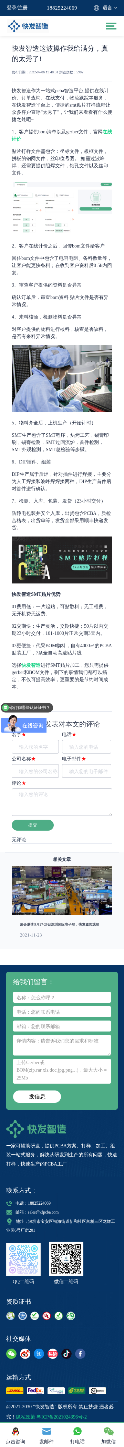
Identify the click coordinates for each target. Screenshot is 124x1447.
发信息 (37, 1096)
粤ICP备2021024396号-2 (62, 1417)
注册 (23, 7)
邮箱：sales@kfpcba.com (37, 1212)
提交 (32, 825)
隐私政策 (25, 1417)
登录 (12, 7)
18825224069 (62, 8)
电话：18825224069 (33, 1203)
